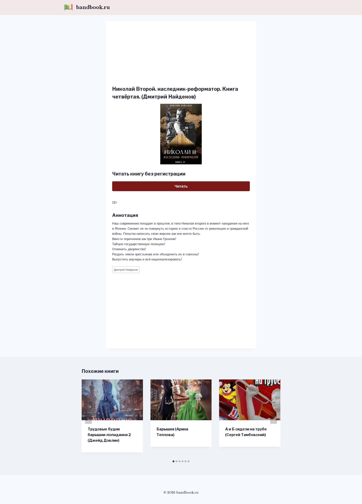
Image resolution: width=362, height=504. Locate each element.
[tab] (173, 461)
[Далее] (273, 419)
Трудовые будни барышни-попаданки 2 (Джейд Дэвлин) (109, 435)
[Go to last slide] (88, 419)
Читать (181, 186)
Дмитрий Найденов (126, 269)
